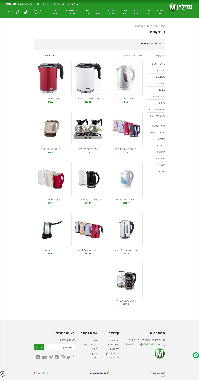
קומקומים (138, 26)
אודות (94, 340)
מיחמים (162, 102)
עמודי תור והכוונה (111, 12)
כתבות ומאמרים (90, 344)
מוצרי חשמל (54, 12)
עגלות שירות (136, 12)
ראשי (163, 26)
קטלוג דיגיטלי (58, 4)
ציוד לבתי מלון (160, 12)
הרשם (39, 347)
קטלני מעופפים (158, 125)
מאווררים (161, 145)
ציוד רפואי (148, 12)
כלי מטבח (87, 12)
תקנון (94, 348)
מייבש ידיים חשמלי (157, 132)
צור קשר (93, 353)
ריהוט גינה (98, 12)
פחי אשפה (125, 12)
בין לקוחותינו (73, 4)
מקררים (161, 138)
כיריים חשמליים (158, 63)
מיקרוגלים (160, 76)
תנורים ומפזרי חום (157, 109)
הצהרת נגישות (90, 357)
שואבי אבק (160, 158)
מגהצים (161, 89)
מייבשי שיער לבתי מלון (157, 117)
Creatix (45, 373)
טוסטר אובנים (159, 96)
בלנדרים (161, 165)
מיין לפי (60, 55)
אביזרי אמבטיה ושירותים (71, 12)
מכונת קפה (160, 70)
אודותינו (46, 4)
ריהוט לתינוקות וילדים (38, 12)
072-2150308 (148, 344)
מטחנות (161, 171)
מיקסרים (161, 83)
